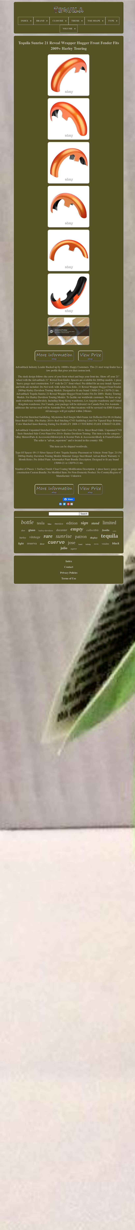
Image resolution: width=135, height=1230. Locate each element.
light (21, 543)
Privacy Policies (68, 572)
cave (114, 531)
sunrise (64, 536)
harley (22, 537)
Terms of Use (68, 578)
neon (96, 544)
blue (49, 524)
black (115, 543)
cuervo (56, 542)
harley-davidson (46, 530)
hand (80, 544)
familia (105, 530)
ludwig (88, 544)
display (94, 537)
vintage (34, 536)
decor (42, 544)
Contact (68, 567)
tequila (109, 536)
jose (71, 542)
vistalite (105, 544)
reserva (32, 543)
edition (72, 523)
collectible (92, 530)
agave (74, 548)
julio (63, 548)
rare (48, 536)
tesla (40, 523)
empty (76, 529)
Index (69, 561)
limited (109, 522)
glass (31, 530)
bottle (27, 522)
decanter (61, 530)
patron (81, 536)
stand (95, 523)
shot (23, 530)
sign (84, 522)
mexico (59, 523)
